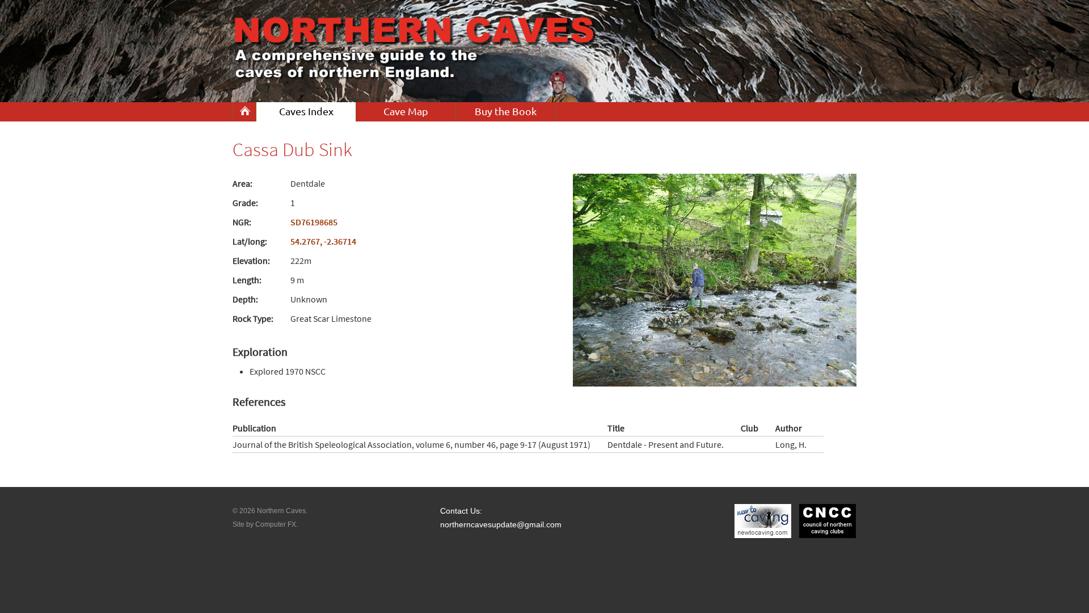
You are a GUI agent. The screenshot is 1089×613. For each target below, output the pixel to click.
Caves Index (306, 111)
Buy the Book (506, 111)
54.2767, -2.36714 (323, 241)
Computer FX (275, 524)
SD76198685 (313, 222)
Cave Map (405, 111)
